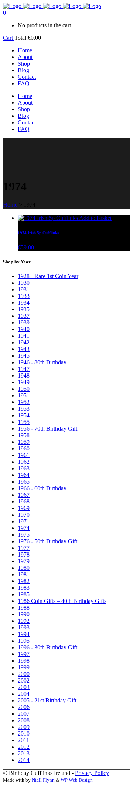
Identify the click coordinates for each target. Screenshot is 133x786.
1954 (24, 415)
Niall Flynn (43, 780)
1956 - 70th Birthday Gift (47, 428)
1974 (24, 528)
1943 (24, 349)
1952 (24, 402)
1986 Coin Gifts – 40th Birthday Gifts (62, 601)
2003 (24, 687)
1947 (24, 369)
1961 (24, 455)
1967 (24, 495)
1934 (24, 302)
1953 (24, 409)
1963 (24, 468)
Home (10, 204)
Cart (8, 38)
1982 (24, 581)
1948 (24, 375)
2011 (23, 740)
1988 (24, 607)
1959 (24, 442)
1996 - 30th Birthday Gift (47, 647)
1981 (24, 574)
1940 (24, 329)
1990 (24, 614)
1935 (24, 309)
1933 (24, 296)
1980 (24, 568)
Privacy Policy (92, 773)
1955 (24, 422)
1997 (24, 654)
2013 (24, 753)
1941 (24, 336)
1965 (24, 481)
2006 (24, 707)
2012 (24, 747)
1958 (24, 435)
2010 (24, 733)
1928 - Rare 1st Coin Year (48, 276)
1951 (24, 395)
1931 (24, 289)
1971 (24, 521)
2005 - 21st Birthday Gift (47, 700)
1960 (24, 448)
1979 (24, 561)
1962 (24, 462)
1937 (24, 316)
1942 (24, 342)
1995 (24, 641)
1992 (24, 621)
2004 (24, 694)
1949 (24, 382)
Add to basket (95, 218)
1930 (24, 283)
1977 (24, 548)
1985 (24, 594)
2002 (24, 680)
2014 (24, 760)
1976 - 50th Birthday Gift (47, 541)
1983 (24, 588)
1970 (24, 515)
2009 (24, 727)
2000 (24, 674)
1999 (24, 667)
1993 (24, 627)
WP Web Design (77, 780)
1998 (24, 660)
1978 (24, 554)
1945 (24, 355)
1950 (24, 389)
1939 (24, 322)
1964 (24, 475)
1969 (24, 508)
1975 (24, 534)
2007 (24, 713)
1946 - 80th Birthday (42, 362)
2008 (24, 720)
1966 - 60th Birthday (42, 488)
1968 (24, 501)
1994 (24, 634)
